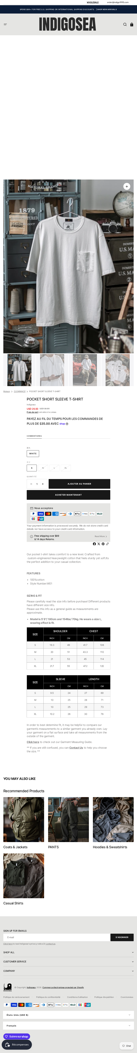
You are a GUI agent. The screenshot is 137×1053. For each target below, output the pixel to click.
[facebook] (95, 543)
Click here (33, 742)
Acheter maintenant (68, 495)
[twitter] (99, 543)
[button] (5, 24)
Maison (6, 391)
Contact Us (76, 747)
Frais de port (32, 412)
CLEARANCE (20, 391)
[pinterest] (104, 543)
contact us (50, 944)
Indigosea (31, 987)
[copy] (108, 543)
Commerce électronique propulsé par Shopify (63, 987)
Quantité (31, 477)
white (34, 454)
